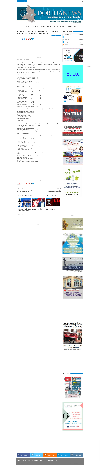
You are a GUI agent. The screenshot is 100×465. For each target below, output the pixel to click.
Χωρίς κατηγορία (58, 35)
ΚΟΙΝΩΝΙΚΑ (43, 26)
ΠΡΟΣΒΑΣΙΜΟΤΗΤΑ (42, 460)
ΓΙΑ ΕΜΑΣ (55, 460)
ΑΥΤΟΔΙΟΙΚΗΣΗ (35, 26)
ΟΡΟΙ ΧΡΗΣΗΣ (19, 460)
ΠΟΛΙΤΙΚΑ (49, 26)
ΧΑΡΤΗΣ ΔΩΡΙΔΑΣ (31, 1)
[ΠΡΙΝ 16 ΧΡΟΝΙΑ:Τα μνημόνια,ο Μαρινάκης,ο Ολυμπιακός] (38, 202)
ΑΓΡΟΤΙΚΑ (56, 26)
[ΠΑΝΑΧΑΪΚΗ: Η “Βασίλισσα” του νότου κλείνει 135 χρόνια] (53, 202)
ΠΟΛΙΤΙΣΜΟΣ (69, 26)
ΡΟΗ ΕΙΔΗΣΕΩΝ (26, 26)
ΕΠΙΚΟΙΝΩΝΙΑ (50, 460)
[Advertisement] (11, 48)
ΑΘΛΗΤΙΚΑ (62, 26)
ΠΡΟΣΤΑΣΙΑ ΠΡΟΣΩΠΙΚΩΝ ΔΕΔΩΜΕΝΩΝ (30, 460)
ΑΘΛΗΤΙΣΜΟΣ (53, 35)
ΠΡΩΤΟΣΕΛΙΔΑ (37, 1)
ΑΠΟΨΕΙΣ (75, 26)
